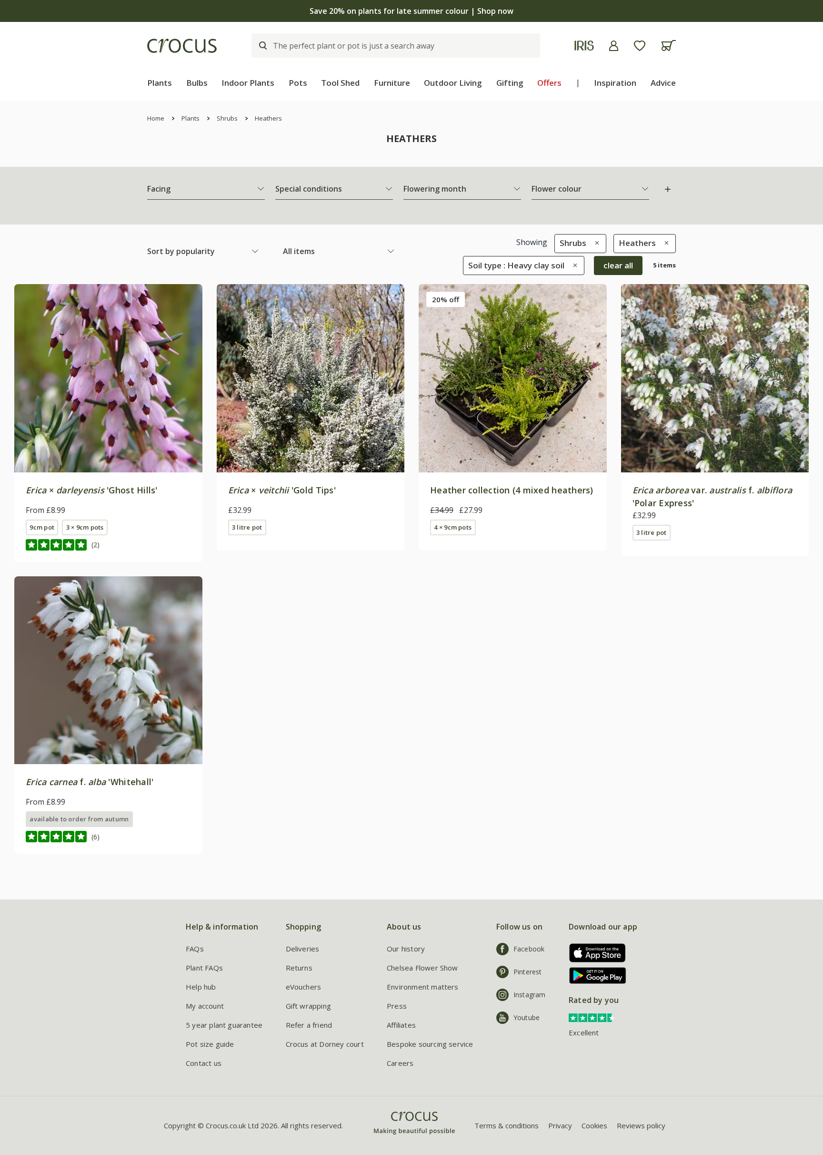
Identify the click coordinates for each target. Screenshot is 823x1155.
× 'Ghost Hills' (92, 490)
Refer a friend (309, 1025)
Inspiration (615, 82)
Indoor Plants (247, 82)
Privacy (560, 1125)
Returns (299, 967)
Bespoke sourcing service (430, 1044)
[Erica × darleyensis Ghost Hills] (108, 378)
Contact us (203, 1063)
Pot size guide (210, 1044)
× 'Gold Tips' (282, 490)
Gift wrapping (308, 1006)
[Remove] (594, 242)
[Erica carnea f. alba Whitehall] (108, 670)
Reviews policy (641, 1125)
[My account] (613, 46)
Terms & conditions (506, 1125)
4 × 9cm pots (453, 527)
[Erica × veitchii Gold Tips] (311, 378)
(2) (95, 544)
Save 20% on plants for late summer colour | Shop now (411, 11)
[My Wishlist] (639, 45)
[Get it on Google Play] (594, 975)
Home (155, 118)
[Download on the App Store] (594, 952)
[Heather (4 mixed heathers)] (513, 378)
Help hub (201, 986)
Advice (663, 82)
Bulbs (197, 82)
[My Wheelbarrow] (668, 45)
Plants (159, 82)
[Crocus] (182, 46)
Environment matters (423, 986)
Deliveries (303, 948)
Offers (549, 82)
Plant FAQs (204, 967)
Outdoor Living (453, 82)
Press (397, 1006)
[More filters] (668, 189)
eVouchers (303, 986)
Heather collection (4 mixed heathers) (511, 490)
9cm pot (42, 527)
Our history (406, 948)
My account (205, 1006)
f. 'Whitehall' (89, 781)
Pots (298, 82)
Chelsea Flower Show (422, 967)
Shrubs (227, 118)
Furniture (392, 82)
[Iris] (584, 46)
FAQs (195, 948)
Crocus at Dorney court (325, 1044)
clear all (618, 265)
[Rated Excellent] (592, 1017)
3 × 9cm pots (85, 527)
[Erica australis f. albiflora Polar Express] (715, 378)
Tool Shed (340, 82)
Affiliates (401, 1025)
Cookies (594, 1125)
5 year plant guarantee (224, 1025)
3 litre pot (247, 527)
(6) (95, 836)
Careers (400, 1063)
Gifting (509, 82)
